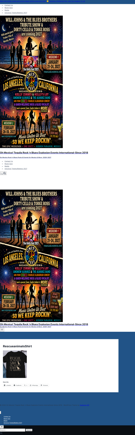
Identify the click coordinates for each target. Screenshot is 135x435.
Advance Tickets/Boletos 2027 (16, 13)
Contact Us (9, 5)
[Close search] (2, 426)
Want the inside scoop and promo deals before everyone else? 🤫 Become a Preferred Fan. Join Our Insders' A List (42, 1)
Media (7, 10)
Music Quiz (9, 8)
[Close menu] (0, 412)
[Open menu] (2, 330)
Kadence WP (84, 405)
